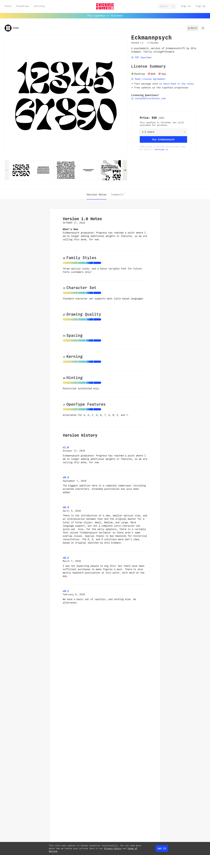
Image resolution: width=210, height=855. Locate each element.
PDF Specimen (143, 57)
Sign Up (200, 6)
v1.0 (66, 447)
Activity (39, 6)
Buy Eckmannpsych (163, 139)
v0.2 (66, 557)
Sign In (186, 6)
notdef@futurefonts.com (149, 98)
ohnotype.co (161, 149)
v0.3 (66, 507)
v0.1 (66, 591)
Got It (162, 848)
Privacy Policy (112, 848)
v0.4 (66, 477)
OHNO (16, 28)
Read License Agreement (149, 78)
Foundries (22, 6)
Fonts (8, 6)
